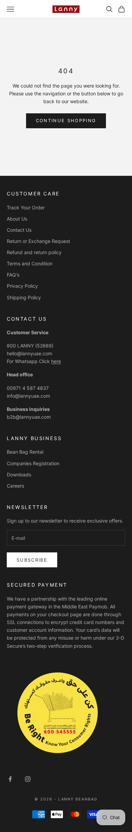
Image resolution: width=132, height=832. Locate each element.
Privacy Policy (22, 286)
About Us (17, 219)
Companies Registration (33, 463)
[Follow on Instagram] (27, 779)
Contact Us (19, 230)
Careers (15, 486)
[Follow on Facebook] (10, 779)
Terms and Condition (29, 263)
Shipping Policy (24, 297)
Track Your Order (26, 207)
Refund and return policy (34, 252)
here (56, 361)
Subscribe (32, 560)
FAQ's (13, 275)
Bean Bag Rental (25, 452)
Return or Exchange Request (38, 241)
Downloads (19, 474)
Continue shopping (66, 120)
